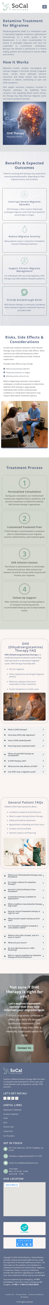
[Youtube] (12, 1098)
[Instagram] (8, 1098)
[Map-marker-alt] (16, 1098)
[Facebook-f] (4, 1098)
